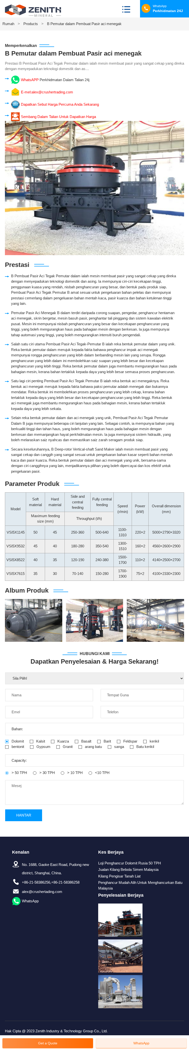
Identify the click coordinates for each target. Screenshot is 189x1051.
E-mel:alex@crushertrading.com (47, 92)
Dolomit (17, 741)
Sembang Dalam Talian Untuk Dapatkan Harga (58, 117)
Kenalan (20, 852)
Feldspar (129, 741)
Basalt (85, 741)
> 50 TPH (19, 773)
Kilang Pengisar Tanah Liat (119, 876)
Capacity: (19, 760)
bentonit (17, 746)
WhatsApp (30, 901)
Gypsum (42, 746)
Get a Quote (47, 1043)
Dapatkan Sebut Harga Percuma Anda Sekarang (60, 104)
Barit (107, 741)
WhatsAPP (30, 80)
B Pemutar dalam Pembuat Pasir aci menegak (84, 24)
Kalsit (40, 741)
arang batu (93, 746)
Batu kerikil (144, 746)
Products (30, 24)
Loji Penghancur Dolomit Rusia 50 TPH (129, 863)
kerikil (154, 741)
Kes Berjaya (111, 852)
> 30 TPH (46, 773)
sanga (118, 746)
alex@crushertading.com (42, 892)
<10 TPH (102, 773)
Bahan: (17, 729)
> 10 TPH (74, 773)
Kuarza (62, 741)
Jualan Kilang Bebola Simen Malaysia (128, 869)
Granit (67, 746)
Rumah (8, 24)
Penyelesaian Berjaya (120, 895)
